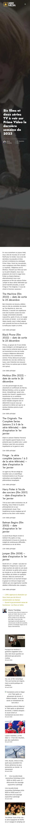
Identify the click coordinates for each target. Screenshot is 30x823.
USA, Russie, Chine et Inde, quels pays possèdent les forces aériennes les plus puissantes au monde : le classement (14, 765)
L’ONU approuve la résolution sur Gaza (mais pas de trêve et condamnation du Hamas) (14, 597)
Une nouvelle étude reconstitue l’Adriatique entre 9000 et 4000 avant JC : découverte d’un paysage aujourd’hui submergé (14, 792)
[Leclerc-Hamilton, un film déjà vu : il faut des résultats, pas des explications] (15, 732)
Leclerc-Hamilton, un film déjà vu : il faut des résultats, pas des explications (14, 738)
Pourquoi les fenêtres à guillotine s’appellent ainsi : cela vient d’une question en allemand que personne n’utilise (14, 654)
